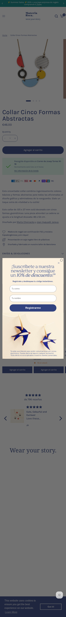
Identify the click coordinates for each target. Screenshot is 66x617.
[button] (33, 271)
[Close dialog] (61, 260)
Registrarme (33, 307)
